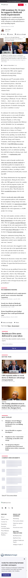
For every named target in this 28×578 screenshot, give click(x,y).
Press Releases (5, 530)
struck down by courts (15, 186)
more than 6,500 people (12, 229)
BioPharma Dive (17, 535)
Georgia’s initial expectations (15, 232)
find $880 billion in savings (15, 144)
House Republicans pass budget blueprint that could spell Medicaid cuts (12, 313)
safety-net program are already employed (12, 162)
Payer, (9, 326)
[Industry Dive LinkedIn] (2, 507)
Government (15, 326)
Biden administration (6, 220)
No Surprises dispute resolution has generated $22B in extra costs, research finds (15, 447)
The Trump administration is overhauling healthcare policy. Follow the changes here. (14, 405)
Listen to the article (10, 65)
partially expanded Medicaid (18, 223)
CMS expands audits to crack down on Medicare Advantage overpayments (13, 377)
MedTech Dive (17, 538)
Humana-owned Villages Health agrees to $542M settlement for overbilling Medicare (14, 423)
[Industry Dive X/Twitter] (9, 507)
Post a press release (12, 495)
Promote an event (18, 527)
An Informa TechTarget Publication (14, 1)
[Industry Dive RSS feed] (12, 507)
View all (4, 495)
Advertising (16, 518)
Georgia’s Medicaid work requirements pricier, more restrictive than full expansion (13, 295)
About (2, 517)
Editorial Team (5, 519)
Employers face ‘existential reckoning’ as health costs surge (14, 438)
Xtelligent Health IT (18, 544)
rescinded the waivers (10, 191)
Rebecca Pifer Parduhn (7, 299)
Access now (6, 574)
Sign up (20, 4)
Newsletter (4, 524)
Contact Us (4, 521)
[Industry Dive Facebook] (5, 507)
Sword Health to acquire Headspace (13, 431)
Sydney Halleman (6, 317)
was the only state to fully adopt (15, 197)
